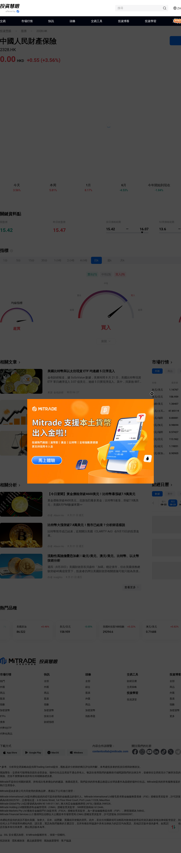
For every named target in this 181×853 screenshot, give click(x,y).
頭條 (72, 21)
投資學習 (150, 21)
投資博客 (123, 21)
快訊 (51, 21)
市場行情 (27, 21)
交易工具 (96, 21)
